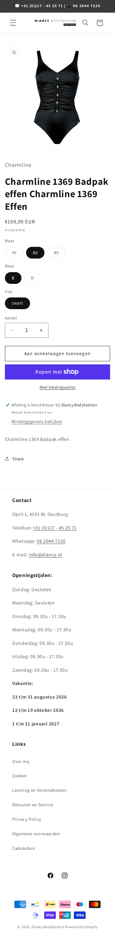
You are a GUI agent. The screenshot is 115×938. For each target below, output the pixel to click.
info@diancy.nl (45, 554)
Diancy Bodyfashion (48, 926)
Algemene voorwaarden (36, 833)
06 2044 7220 (51, 541)
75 (17, 254)
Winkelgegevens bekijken (37, 421)
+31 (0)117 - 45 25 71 (55, 528)
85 (60, 254)
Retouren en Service (32, 804)
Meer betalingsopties (58, 387)
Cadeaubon (23, 848)
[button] (13, 23)
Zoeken (19, 775)
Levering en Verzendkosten (39, 790)
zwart (17, 303)
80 (35, 252)
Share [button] (18, 459)
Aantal (11, 318)
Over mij (21, 761)
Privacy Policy (26, 819)
